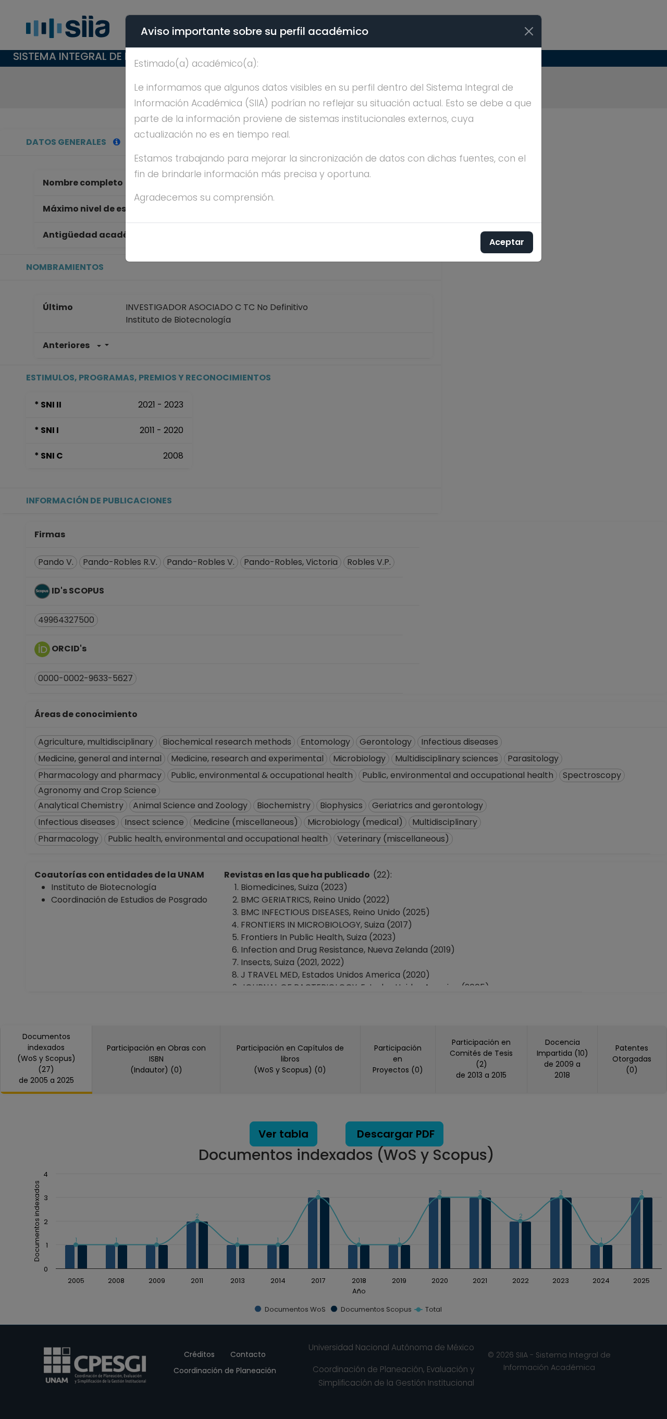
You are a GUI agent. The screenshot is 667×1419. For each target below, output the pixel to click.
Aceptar (506, 242)
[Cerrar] (529, 31)
